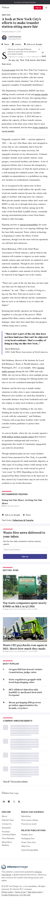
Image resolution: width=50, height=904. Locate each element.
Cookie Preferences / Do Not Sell (15, 895)
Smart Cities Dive (28, 842)
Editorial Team (8, 820)
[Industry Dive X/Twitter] (14, 801)
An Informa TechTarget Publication (25, 2)
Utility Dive (25, 846)
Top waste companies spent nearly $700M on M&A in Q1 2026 (25, 604)
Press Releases (8, 838)
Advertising (26, 816)
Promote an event (29, 824)
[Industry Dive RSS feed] (19, 801)
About (4, 816)
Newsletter (6, 828)
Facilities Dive (27, 834)
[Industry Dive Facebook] (8, 801)
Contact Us (6, 824)
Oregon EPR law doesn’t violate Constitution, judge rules (25, 671)
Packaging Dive (27, 838)
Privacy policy (7, 892)
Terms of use (20, 892)
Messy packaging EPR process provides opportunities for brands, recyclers (25, 705)
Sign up (38, 8)
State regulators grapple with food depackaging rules (25, 681)
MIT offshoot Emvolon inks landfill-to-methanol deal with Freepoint (25, 692)
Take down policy (34, 892)
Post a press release (19, 781)
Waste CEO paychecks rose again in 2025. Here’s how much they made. (25, 646)
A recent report (8, 69)
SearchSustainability (29, 850)
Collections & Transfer (23, 520)
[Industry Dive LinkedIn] (3, 801)
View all (6, 781)
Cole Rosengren (14, 36)
